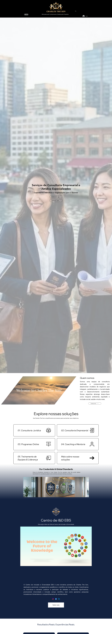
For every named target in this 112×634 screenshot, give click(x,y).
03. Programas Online (28, 444)
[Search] (75, 11)
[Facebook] (56, 599)
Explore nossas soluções (56, 413)
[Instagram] (53, 599)
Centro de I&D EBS (56, 520)
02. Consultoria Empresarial (74, 430)
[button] (90, 564)
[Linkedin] (59, 599)
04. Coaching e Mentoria (73, 444)
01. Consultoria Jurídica (29, 430)
